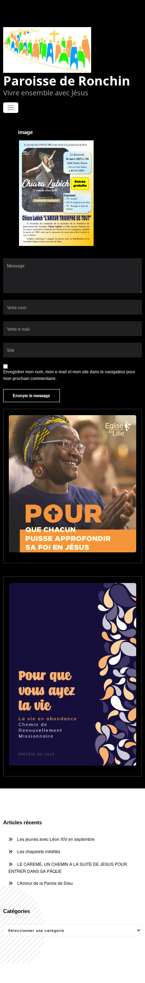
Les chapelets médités (38, 851)
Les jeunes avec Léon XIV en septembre (56, 839)
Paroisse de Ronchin (66, 80)
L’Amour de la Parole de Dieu (45, 883)
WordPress (59, 973)
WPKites (97, 973)
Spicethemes (123, 973)
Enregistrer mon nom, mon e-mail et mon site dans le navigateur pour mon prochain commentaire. (69, 375)
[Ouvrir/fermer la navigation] (10, 107)
